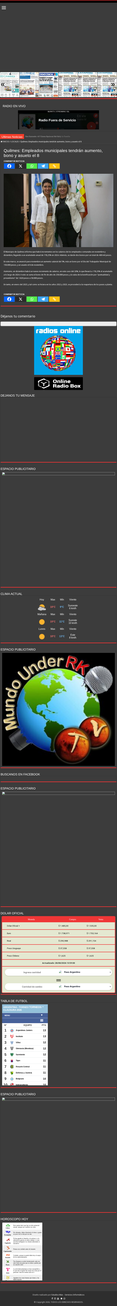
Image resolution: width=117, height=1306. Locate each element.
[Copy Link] (54, 166)
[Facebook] (9, 166)
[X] (20, 166)
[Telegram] (43, 166)
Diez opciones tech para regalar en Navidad (43, 136)
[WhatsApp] (64, 1298)
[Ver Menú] (4, 8)
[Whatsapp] (32, 166)
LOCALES (15, 141)
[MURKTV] (58, 1)
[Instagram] (55, 1298)
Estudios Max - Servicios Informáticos (67, 1295)
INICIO (5, 141)
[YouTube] (58, 1298)
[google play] (61, 1298)
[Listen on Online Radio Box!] (58, 383)
